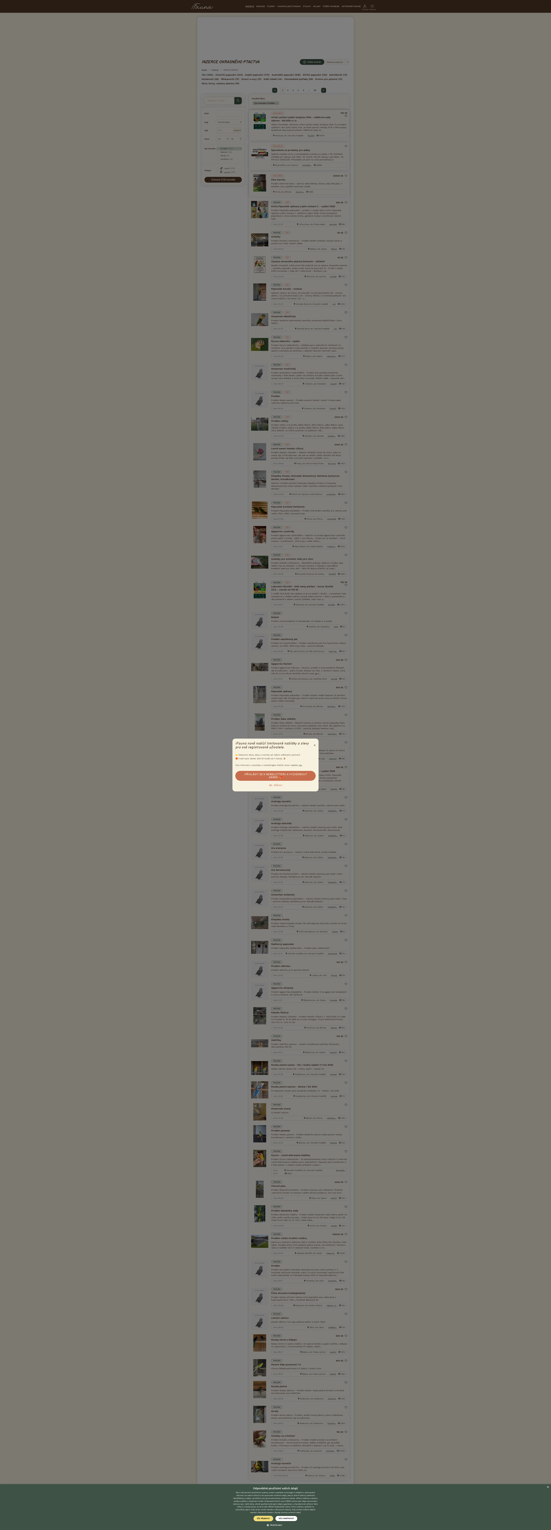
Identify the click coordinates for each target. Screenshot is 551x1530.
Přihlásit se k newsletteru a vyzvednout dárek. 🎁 (275, 776)
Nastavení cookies (265, 1512)
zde (300, 765)
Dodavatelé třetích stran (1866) (277, 1501)
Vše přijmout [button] (263, 1518)
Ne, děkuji (275, 785)
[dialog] (275, 1507)
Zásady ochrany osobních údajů (287, 1512)
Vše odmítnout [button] (286, 1518)
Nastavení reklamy (283, 1509)
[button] (275, 1525)
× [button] (548, 1487)
